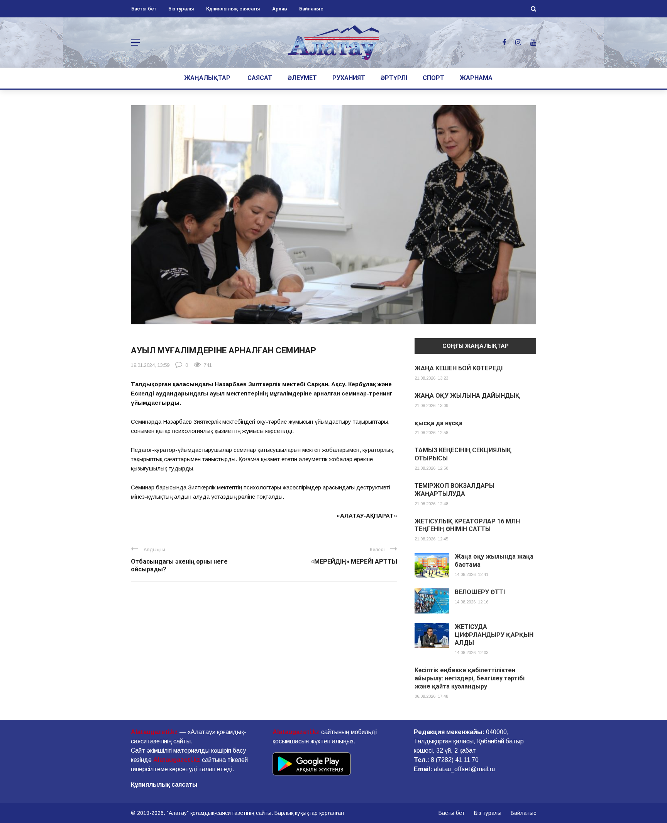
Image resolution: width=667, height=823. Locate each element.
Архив (279, 9)
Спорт (433, 78)
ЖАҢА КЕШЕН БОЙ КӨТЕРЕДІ (459, 368)
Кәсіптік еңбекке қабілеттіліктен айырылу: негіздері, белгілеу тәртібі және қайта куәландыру (470, 678)
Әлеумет (302, 78)
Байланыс (311, 9)
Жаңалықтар (207, 78)
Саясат (259, 78)
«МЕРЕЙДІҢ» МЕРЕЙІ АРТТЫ (354, 561)
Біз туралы (181, 9)
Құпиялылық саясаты (233, 9)
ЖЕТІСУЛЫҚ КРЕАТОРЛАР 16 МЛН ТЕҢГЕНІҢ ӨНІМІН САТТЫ (467, 525)
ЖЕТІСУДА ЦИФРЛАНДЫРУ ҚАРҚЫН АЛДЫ (494, 635)
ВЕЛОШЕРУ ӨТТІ (480, 592)
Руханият (348, 78)
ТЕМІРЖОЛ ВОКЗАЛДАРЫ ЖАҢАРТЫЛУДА (454, 490)
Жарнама (476, 78)
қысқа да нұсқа (438, 423)
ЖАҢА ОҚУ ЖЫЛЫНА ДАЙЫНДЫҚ (467, 395)
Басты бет (143, 9)
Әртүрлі (394, 78)
